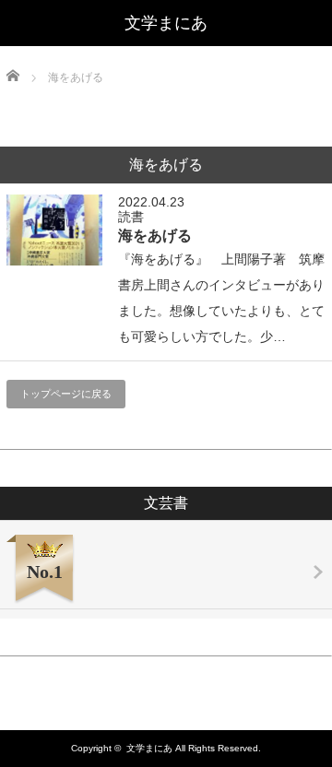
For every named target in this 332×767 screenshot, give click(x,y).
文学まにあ (166, 23)
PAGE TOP (306, 723)
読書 (131, 216)
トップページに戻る (66, 393)
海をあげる (155, 235)
